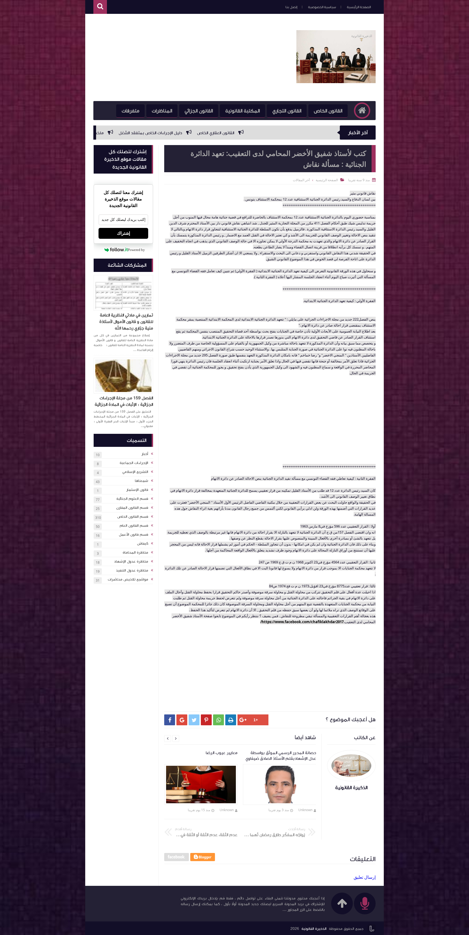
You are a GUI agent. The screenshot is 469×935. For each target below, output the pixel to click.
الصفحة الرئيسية (359, 7)
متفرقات (130, 110)
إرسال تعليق (365, 877)
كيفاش (142, 543)
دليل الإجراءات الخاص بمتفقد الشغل (226, 133)
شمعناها (141, 481)
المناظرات (162, 110)
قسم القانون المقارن (132, 507)
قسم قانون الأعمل (133, 534)
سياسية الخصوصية (322, 7)
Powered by (136, 250)
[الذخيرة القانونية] (336, 81)
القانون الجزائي (199, 110)
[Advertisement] (192, 58)
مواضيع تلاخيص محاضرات (128, 579)
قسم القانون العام (134, 525)
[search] (100, 7)
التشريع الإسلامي (135, 472)
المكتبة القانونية (242, 110)
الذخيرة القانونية (314, 928)
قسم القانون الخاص (132, 516)
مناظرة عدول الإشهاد (131, 561)
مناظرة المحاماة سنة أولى (104, 133)
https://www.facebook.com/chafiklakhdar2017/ (302, 621)
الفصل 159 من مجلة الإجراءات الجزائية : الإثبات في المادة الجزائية (124, 401)
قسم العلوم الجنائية (132, 498)
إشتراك (123, 233)
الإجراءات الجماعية (134, 463)
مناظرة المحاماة (135, 552)
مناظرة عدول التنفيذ (132, 570)
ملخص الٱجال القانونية (161, 133)
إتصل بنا (291, 7)
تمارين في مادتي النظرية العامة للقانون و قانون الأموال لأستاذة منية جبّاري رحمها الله (126, 321)
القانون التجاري (286, 110)
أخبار (144, 454)
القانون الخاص (328, 110)
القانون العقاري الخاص (291, 133)
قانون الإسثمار (137, 489)
